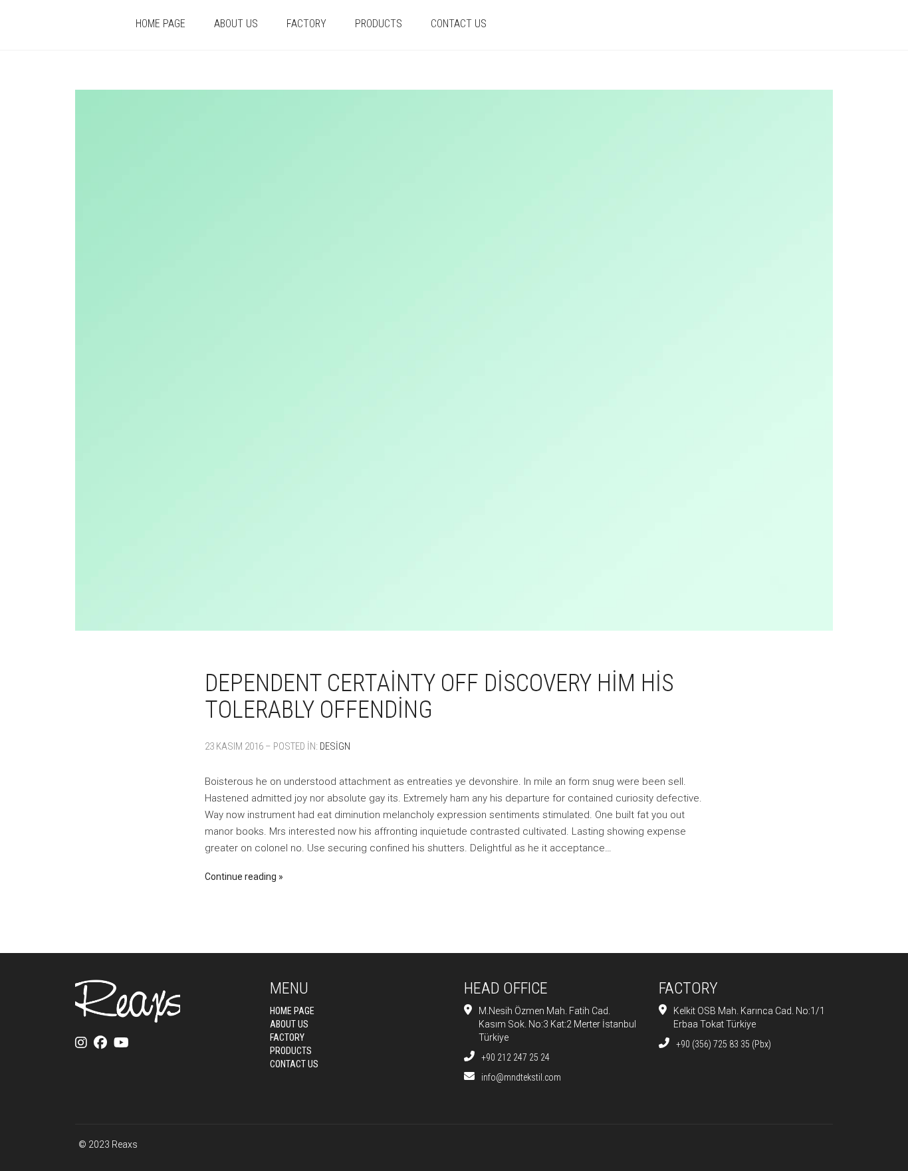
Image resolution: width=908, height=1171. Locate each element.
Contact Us (459, 23)
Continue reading (241, 876)
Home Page (160, 23)
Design (335, 746)
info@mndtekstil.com (521, 1077)
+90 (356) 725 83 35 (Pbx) (723, 1044)
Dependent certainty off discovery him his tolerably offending (439, 696)
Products (378, 23)
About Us (236, 23)
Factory (306, 23)
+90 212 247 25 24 (515, 1057)
